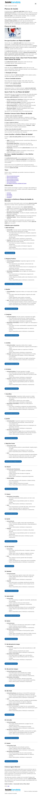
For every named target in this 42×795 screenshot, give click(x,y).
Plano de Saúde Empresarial (13, 176)
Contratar (9, 192)
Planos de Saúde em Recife (11, 541)
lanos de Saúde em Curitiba (12, 363)
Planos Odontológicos (11, 182)
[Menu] (36, 4)
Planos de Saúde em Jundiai (11, 438)
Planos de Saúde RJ (9, 566)
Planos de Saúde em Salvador (11, 590)
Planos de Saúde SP (9, 714)
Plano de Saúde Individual (12, 179)
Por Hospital (9, 195)
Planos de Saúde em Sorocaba (11, 738)
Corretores (9, 197)
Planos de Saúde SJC (9, 685)
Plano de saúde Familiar (12, 177)
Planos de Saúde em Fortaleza (11, 388)
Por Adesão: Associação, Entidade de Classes (16, 183)
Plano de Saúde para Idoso (13, 180)
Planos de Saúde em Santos (11, 639)
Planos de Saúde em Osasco (11, 513)
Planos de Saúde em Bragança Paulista (13, 284)
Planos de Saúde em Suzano (11, 761)
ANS (8, 786)
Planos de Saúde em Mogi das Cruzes (13, 461)
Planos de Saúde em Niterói (11, 488)
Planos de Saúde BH (9, 253)
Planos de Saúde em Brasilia (11, 308)
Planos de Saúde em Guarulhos (11, 413)
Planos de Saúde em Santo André (12, 615)
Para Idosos (9, 194)
